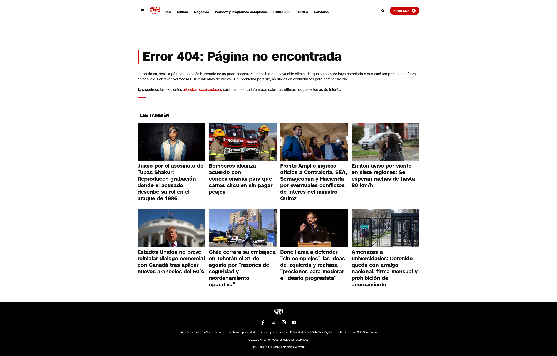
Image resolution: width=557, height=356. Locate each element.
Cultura (302, 12)
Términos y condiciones (272, 332)
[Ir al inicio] (155, 10)
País (167, 12)
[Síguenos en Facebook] (262, 322)
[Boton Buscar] (383, 10)
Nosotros (220, 332)
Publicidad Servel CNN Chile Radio (356, 332)
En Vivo (207, 332)
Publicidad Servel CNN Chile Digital (311, 332)
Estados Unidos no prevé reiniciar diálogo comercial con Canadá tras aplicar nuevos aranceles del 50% (171, 261)
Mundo (182, 12)
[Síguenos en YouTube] (294, 322)
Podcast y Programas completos (241, 12)
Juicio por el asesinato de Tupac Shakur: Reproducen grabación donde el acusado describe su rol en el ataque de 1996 (170, 182)
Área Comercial (189, 332)
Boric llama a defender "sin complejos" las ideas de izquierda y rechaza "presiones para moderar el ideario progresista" (312, 265)
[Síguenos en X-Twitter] (273, 322)
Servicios (321, 12)
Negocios (201, 12)
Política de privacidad (242, 332)
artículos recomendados (202, 89)
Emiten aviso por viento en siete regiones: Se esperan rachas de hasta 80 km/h (383, 175)
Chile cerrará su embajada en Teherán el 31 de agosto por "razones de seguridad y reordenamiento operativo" (242, 268)
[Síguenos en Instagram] (283, 322)
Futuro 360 (281, 12)
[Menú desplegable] (143, 10)
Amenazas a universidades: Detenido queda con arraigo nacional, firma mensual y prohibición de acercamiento (385, 268)
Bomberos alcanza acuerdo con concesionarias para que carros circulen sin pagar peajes (240, 179)
